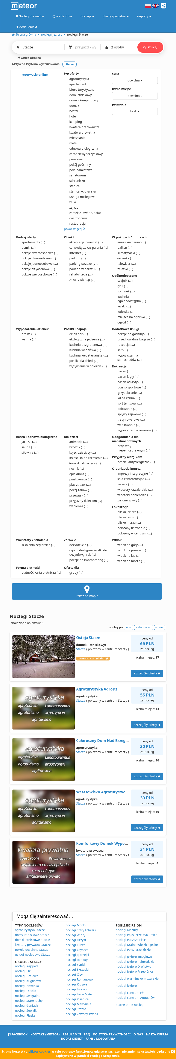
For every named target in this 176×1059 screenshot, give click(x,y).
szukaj (152, 47)
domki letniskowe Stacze (32, 940)
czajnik (124, 280)
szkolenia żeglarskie (38, 545)
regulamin (72, 1034)
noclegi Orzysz (75, 940)
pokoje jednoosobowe (39, 264)
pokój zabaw (80, 490)
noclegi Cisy (74, 974)
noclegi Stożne (75, 1009)
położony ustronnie (133, 528)
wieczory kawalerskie (135, 489)
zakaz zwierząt (82, 280)
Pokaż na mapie (87, 596)
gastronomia (78, 218)
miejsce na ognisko (133, 317)
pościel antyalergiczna (136, 462)
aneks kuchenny (131, 242)
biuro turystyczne (81, 89)
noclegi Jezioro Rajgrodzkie (135, 962)
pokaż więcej (73, 229)
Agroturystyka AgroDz (96, 689)
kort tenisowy (129, 403)
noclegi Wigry (75, 935)
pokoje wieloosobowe (39, 274)
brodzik (77, 447)
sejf (122, 350)
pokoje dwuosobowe (38, 258)
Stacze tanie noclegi (130, 1005)
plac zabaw (80, 485)
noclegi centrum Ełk (130, 993)
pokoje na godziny (133, 334)
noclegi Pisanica (77, 999)
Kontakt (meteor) (45, 1034)
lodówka (125, 312)
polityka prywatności (111, 1034)
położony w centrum (134, 533)
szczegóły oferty (146, 673)
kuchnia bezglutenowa (88, 345)
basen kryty (128, 377)
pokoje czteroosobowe (39, 253)
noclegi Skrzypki (77, 969)
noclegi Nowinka (27, 986)
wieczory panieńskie (134, 495)
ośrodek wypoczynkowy (86, 154)
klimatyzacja (128, 253)
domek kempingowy (83, 100)
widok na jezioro (131, 550)
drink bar (78, 334)
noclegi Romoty (76, 960)
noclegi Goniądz (26, 1005)
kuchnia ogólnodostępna (131, 299)
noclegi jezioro (126, 986)
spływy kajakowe (131, 414)
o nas (138, 1034)
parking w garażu (84, 269)
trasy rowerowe (131, 419)
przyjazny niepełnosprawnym (133, 448)
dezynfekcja (80, 545)
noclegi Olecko (25, 991)
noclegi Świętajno (27, 996)
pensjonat (76, 159)
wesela (124, 484)
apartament (77, 84)
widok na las (128, 556)
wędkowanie (128, 425)
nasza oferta (157, 1034)
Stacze (80, 649)
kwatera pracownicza (84, 127)
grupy (76, 572)
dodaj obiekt (72, 1038)
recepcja (126, 345)
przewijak (78, 495)
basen (124, 371)
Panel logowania (100, 1038)
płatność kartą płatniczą (41, 572)
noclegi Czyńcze (76, 950)
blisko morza (129, 522)
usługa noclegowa (82, 197)
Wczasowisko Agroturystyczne (103, 792)
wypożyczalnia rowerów (136, 430)
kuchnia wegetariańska (88, 355)
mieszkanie (77, 138)
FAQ (87, 1034)
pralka (28, 334)
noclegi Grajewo (26, 976)
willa (72, 202)
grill (122, 286)
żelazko (125, 269)
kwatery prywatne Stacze (33, 945)
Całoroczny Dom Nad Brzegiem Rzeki (109, 740)
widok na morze (131, 561)
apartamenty (33, 242)
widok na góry (130, 545)
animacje (78, 442)
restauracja (77, 223)
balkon (124, 247)
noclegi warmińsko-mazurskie (137, 978)
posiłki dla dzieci (83, 361)
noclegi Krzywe (76, 984)
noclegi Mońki (75, 925)
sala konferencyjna (133, 479)
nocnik (76, 468)
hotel (73, 116)
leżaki (124, 306)
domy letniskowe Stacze (32, 935)
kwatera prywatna (82, 132)
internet (77, 253)
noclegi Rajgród (26, 966)
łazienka (125, 258)
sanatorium (77, 175)
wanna (28, 339)
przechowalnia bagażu (136, 339)
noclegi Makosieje (78, 1004)
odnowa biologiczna (83, 148)
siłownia (29, 452)
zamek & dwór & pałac (85, 213)
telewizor (126, 264)
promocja (119, 104)
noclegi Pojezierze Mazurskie (136, 935)
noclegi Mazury (127, 930)
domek (74, 106)
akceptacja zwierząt (86, 242)
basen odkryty (130, 382)
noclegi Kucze (75, 945)
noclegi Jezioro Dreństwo (133, 966)
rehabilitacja (81, 274)
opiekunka (79, 474)
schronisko (77, 181)
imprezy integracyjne (135, 473)
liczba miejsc (121, 89)
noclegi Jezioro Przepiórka (134, 971)
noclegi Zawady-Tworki (81, 1014)
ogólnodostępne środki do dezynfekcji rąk (88, 552)
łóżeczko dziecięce (85, 463)
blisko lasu (127, 517)
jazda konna (128, 398)
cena (115, 73)
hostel (73, 111)
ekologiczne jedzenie (87, 339)
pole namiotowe (80, 170)
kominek (126, 291)
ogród (124, 322)
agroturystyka (79, 79)
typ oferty (71, 73)
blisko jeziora (129, 512)
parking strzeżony (84, 264)
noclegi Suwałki (26, 1010)
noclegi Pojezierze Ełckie (133, 950)
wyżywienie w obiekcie (88, 366)
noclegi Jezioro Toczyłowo (134, 957)
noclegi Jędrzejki (77, 955)
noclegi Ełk (22, 971)
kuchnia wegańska (85, 350)
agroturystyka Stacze (30, 930)
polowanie (127, 409)
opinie (159, 627)
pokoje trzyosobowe (38, 269)
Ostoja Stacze (88, 637)
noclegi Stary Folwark (80, 930)
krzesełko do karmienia (88, 458)
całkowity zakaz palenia (88, 247)
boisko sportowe (131, 387)
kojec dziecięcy (82, 452)
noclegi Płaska (25, 1015)
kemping (75, 122)
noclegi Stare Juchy (28, 1001)
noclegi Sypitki (75, 965)
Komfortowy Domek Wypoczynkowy (109, 843)
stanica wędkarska (82, 191)
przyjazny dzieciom (85, 501)
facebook (19, 1034)
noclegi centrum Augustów (135, 998)
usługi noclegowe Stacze (32, 954)
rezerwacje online (34, 74)
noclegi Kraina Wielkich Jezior (137, 945)
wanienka (78, 506)
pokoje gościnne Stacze (32, 950)
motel (73, 143)
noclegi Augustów (28, 981)
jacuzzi (28, 442)
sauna (28, 447)
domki (28, 247)
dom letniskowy (80, 95)
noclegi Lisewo (75, 989)
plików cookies (39, 1051)
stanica (74, 186)
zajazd (74, 207)
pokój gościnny (80, 164)
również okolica (29, 58)
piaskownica (80, 479)
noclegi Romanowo (79, 979)
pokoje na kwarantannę (88, 560)
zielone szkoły (129, 500)
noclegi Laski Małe (78, 994)
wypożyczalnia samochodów (129, 357)
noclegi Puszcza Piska (131, 940)
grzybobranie (129, 393)
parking (77, 258)
